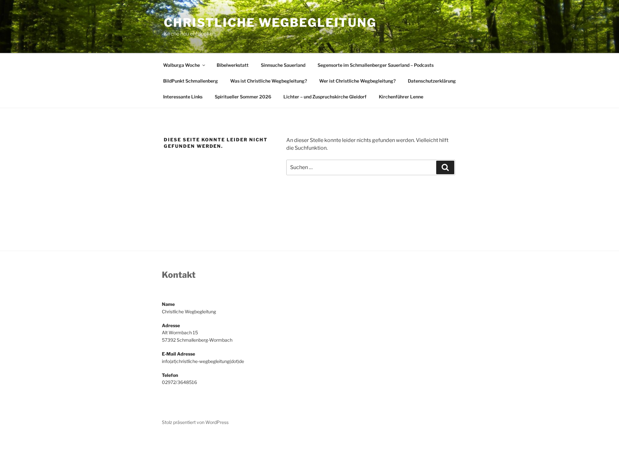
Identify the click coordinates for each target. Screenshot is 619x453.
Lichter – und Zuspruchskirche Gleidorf (325, 96)
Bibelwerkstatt (233, 65)
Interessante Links (182, 96)
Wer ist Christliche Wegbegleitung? (357, 81)
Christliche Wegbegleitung (270, 22)
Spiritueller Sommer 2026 (243, 96)
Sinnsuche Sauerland (283, 65)
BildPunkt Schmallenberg (190, 81)
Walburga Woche (181, 65)
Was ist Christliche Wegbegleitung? (268, 81)
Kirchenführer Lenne (401, 96)
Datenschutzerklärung (432, 81)
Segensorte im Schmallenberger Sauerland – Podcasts (376, 65)
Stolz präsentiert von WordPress (195, 422)
